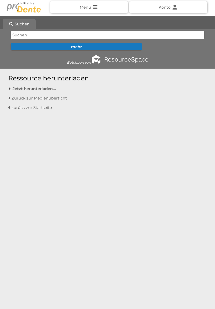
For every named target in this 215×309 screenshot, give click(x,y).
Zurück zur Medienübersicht (38, 98)
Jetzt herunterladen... (34, 88)
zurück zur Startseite (31, 107)
